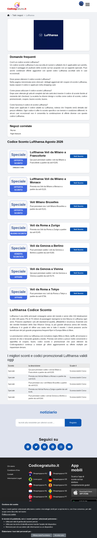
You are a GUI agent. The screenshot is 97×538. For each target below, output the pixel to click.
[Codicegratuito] (16, 6)
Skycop (13, 130)
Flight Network (15, 134)
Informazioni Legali (14, 478)
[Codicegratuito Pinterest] (52, 446)
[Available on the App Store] (84, 493)
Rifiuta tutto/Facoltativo (41, 535)
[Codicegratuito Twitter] (36, 446)
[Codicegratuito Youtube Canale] (69, 446)
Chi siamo (11, 466)
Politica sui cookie (9, 514)
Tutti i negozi (17, 15)
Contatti (10, 474)
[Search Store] (81, 3)
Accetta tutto (59, 535)
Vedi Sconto (78, 156)
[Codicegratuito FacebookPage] (44, 446)
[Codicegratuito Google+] (27, 446)
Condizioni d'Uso (13, 470)
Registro (73, 423)
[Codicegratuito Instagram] (60, 446)
